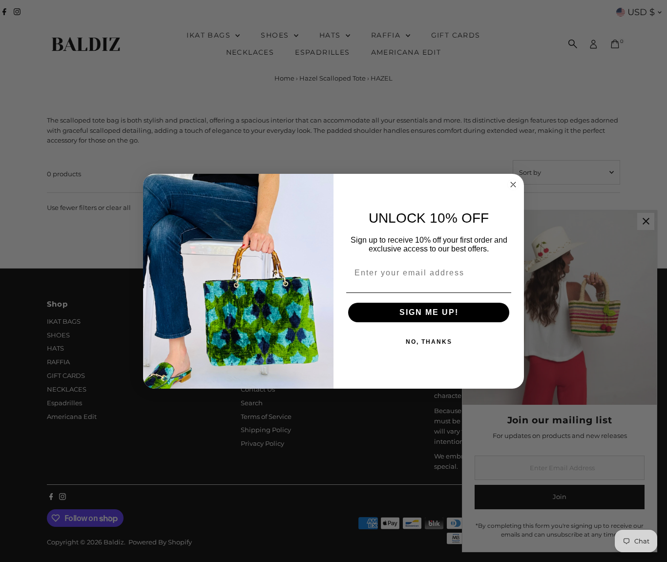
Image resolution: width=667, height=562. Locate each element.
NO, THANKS (429, 341)
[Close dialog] (513, 184)
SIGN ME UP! (429, 312)
